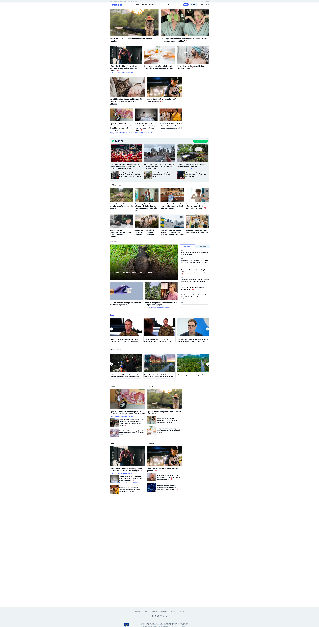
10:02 (182, 293)
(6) (117, 70)
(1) (186, 41)
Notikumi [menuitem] (144, 4)
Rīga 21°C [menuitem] (134, 1)
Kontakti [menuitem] (202, 1)
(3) (191, 68)
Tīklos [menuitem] (167, 4)
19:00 (182, 268)
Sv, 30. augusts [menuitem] (113, 1)
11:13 (182, 285)
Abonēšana (164, 611)
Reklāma (137, 611)
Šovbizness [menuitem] (152, 4)
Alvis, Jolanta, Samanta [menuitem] (123, 1)
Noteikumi (154, 611)
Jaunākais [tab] (187, 246)
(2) (170, 479)
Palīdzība (173, 611)
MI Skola (182, 611)
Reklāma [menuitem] (207, 1)
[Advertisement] (159, 523)
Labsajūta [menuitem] (160, 4)
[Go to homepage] (111, 4)
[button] (208, 5)
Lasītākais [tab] (203, 246)
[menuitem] (186, 4)
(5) (161, 101)
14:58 (182, 250)
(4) (140, 130)
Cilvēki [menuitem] (137, 4)
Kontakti (146, 611)
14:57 (182, 258)
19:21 (182, 302)
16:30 (182, 277)
